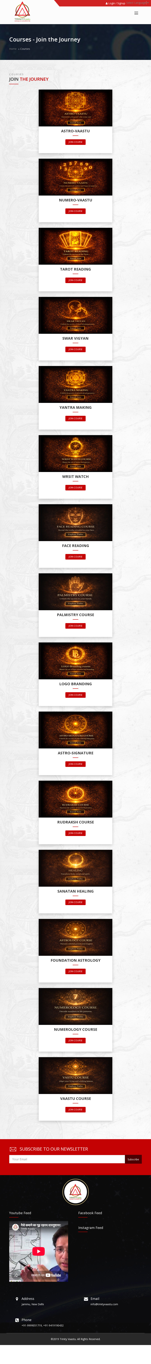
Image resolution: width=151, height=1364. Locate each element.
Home (13, 48)
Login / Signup (116, 3)
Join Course (75, 142)
